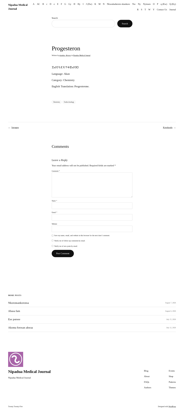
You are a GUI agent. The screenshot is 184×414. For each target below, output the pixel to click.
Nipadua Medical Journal (81, 55)
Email (54, 212)
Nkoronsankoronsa (18, 302)
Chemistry (56, 102)
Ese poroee (14, 319)
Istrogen (15, 127)
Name (54, 201)
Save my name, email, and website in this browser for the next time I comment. (82, 235)
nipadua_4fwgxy (65, 55)
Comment (56, 171)
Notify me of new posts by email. (66, 246)
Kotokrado (167, 127)
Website (54, 224)
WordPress (172, 406)
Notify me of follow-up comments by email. (69, 241)
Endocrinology (69, 102)
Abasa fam (14, 311)
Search (55, 18)
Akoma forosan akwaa (20, 327)
